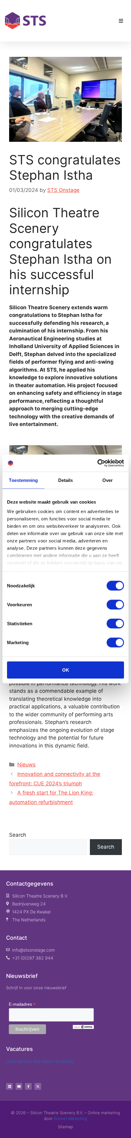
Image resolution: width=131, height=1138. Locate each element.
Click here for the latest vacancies (39, 1061)
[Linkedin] (9, 1086)
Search (17, 835)
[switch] (115, 604)
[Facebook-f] (28, 1086)
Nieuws (26, 765)
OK (65, 669)
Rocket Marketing (70, 1118)
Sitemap (65, 1126)
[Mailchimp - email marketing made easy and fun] (83, 1027)
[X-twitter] (37, 1086)
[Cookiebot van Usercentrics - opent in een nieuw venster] (97, 463)
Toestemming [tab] (23, 480)
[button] (120, 20)
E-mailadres (22, 1004)
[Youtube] (19, 1086)
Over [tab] (107, 480)
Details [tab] (65, 480)
